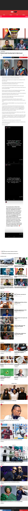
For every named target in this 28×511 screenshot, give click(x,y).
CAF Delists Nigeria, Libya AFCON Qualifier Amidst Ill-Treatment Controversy (5, 377)
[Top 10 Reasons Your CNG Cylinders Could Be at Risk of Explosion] (21, 347)
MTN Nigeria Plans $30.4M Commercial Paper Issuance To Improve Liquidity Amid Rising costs (7, 287)
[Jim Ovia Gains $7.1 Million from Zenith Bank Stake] (21, 372)
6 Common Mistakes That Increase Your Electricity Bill (20, 365)
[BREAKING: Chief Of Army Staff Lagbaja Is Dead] (14, 33)
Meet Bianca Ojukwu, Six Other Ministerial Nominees (7, 365)
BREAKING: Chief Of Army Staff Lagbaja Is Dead (20, 277)
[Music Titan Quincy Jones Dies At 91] (7, 296)
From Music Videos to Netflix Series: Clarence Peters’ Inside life (20, 334)
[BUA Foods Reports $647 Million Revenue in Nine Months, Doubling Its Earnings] (21, 44)
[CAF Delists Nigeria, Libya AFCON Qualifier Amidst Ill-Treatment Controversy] (7, 372)
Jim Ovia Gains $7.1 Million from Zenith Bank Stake (20, 377)
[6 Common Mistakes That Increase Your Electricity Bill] (21, 359)
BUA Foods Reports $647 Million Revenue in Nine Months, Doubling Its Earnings (20, 287)
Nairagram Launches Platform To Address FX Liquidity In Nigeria (19, 266)
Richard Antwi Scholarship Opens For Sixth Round (8, 400)
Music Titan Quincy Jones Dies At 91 (20, 294)
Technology (9, 285)
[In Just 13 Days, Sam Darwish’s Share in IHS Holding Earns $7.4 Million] (14, 454)
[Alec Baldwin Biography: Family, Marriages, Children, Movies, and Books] (7, 271)
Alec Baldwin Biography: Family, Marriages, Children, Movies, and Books (6, 277)
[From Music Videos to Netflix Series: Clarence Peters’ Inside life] (7, 335)
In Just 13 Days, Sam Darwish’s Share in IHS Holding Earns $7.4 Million (11, 462)
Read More (2, 353)
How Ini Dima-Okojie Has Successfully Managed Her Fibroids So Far (20, 310)
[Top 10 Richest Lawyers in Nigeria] (7, 347)
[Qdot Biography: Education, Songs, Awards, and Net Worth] (14, 411)
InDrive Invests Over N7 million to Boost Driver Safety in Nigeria (6, 266)
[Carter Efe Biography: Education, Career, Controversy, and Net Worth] (14, 431)
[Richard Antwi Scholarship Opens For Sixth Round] (14, 392)
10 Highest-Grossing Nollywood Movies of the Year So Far (20, 303)
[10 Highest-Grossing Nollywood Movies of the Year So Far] (7, 304)
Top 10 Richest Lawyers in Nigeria (5, 351)
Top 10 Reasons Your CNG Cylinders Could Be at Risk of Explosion (20, 352)
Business (5, 264)
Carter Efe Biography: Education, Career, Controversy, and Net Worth (11, 439)
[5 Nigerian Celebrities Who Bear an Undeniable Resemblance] (14, 473)
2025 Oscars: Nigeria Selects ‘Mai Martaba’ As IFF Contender (19, 326)
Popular (15, 268)
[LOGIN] (27, 16)
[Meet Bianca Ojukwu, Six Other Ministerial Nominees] (7, 359)
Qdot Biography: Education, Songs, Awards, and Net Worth (9, 420)
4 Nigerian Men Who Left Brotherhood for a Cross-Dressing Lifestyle (11, 501)
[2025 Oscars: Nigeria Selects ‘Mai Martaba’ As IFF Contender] (7, 328)
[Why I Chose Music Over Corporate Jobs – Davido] (7, 320)
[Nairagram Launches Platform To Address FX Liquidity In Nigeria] (21, 261)
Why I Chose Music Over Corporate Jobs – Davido (20, 318)
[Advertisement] (14, 5)
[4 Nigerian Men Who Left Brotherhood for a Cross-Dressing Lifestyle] (14, 493)
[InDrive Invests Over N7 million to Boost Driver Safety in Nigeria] (7, 261)
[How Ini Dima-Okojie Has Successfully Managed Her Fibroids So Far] (7, 312)
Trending (1, 385)
